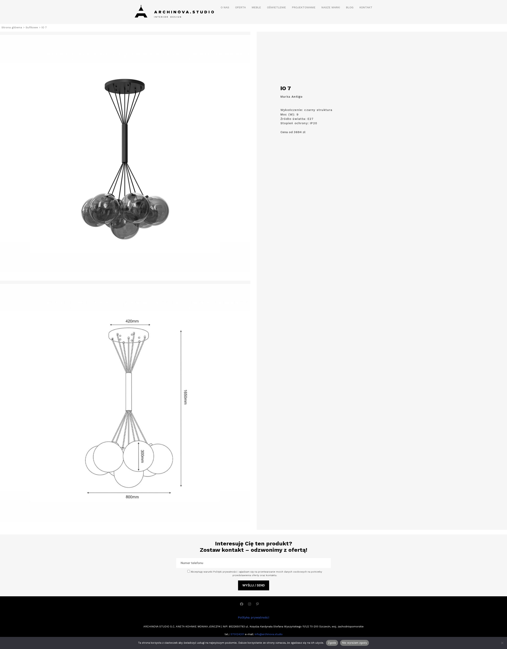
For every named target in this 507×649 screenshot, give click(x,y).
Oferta (240, 7)
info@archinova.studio (269, 634)
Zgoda (332, 642)
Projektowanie (303, 7)
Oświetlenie (276, 7)
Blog (350, 7)
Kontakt (365, 7)
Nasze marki (330, 7)
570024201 (237, 634)
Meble (256, 7)
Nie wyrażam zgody (354, 642)
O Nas (225, 7)
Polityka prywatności (253, 617)
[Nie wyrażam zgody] (502, 643)
